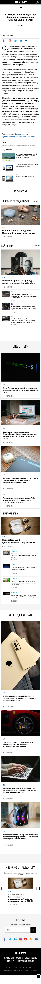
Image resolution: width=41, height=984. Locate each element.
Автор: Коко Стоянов (7, 36)
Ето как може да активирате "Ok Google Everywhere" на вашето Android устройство (26, 155)
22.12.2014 (20, 25)
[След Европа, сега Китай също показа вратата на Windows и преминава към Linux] (20, 368)
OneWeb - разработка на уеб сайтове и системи (20, 972)
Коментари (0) (20, 190)
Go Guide (31, 962)
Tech (20, 7)
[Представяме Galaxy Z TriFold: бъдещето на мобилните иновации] (6, 568)
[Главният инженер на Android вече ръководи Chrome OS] (8, 168)
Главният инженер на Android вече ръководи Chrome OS (27, 165)
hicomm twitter (10, 941)
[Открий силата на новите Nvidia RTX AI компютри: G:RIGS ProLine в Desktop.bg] (6, 595)
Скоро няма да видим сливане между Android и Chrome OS (26, 175)
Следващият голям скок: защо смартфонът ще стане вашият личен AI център (23, 556)
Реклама (34, 959)
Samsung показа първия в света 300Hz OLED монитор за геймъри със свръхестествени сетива (20, 482)
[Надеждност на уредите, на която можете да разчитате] (20, 216)
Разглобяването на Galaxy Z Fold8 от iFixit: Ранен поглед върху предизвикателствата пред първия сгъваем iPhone (20, 838)
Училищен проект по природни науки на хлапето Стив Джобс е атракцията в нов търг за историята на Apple (18, 286)
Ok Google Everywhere (15, 145)
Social (4, 229)
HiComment (14, 552)
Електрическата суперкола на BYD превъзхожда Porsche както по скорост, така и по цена (24, 297)
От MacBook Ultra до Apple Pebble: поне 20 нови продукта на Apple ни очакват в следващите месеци (19, 700)
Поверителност (22, 962)
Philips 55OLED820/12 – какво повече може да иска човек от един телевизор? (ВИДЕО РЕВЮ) (24, 584)
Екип (12, 959)
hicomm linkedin (15, 941)
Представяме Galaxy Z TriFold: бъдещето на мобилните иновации (24, 570)
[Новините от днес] (37, 2)
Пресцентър (11, 962)
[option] (21, 297)
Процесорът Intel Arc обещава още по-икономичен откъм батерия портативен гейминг (23, 309)
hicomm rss (31, 941)
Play (12, 305)
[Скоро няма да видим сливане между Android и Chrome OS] (8, 178)
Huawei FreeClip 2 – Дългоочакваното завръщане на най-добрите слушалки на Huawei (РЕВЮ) (19, 545)
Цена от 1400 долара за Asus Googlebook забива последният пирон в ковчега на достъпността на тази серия (20, 436)
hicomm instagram (20, 941)
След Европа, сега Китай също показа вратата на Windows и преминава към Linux (20, 392)
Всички (35, 201)
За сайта (7, 959)
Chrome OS (31, 145)
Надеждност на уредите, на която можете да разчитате (20, 233)
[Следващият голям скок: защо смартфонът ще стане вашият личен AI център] (6, 554)
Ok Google (5, 145)
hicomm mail (36, 941)
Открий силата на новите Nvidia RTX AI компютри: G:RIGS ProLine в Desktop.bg (23, 597)
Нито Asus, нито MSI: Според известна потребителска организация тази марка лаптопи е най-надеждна (19, 792)
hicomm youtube (26, 941)
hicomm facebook (5, 941)
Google (25, 145)
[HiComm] (20, 3)
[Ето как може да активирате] (8, 157)
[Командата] (10, 41)
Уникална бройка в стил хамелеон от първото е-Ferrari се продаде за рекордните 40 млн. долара (18, 746)
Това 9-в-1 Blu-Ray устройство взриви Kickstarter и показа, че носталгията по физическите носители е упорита (23, 322)
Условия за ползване (23, 959)
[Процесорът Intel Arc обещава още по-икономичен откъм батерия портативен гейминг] (6, 309)
